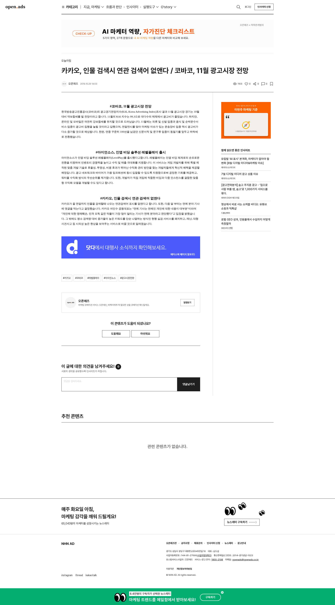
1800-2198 (217, 559)
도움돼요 (116, 333)
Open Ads (15, 7)
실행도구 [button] (149, 7)
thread (79, 575)
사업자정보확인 (204, 555)
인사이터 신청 (264, 6)
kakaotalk (91, 575)
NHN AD (68, 544)
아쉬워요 (145, 333)
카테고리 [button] (72, 7)
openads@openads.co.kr (245, 559)
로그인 (248, 6)
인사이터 (132, 7)
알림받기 (187, 302)
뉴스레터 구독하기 (237, 522)
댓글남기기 (189, 384)
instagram (67, 575)
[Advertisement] (246, 293)
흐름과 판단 (114, 7)
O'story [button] (167, 7)
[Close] (222, 592)
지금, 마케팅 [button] (92, 7)
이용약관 (170, 569)
